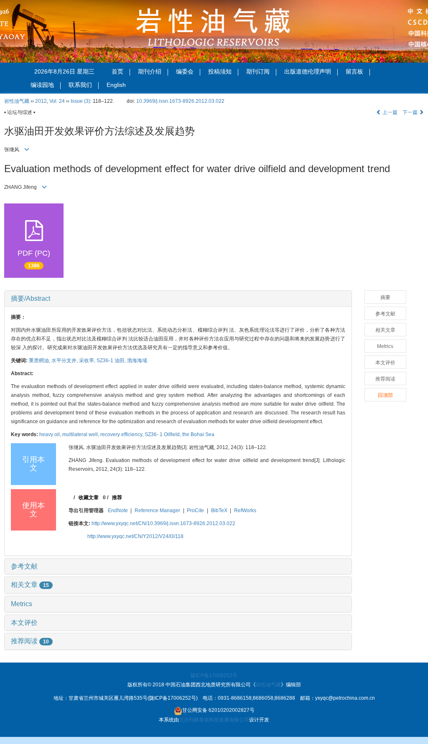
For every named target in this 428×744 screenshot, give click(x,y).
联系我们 (80, 84)
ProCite (195, 510)
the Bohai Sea (198, 434)
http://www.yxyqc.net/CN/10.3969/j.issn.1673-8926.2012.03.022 (163, 523)
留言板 (354, 71)
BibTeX (219, 510)
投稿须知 (220, 71)
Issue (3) (80, 101)
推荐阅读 (30, 641)
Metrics (21, 603)
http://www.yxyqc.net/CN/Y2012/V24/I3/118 (135, 536)
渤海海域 (137, 360)
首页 (117, 71)
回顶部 (385, 395)
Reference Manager (157, 510)
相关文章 (30, 584)
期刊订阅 (258, 71)
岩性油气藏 (16, 101)
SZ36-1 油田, (112, 360)
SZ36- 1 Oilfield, (163, 434)
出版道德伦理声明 (307, 71)
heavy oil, (50, 434)
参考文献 (24, 566)
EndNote (118, 510)
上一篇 (389, 112)
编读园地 (42, 84)
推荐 (117, 497)
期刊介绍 (149, 71)
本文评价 (24, 622)
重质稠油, (40, 360)
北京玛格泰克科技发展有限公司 (214, 720)
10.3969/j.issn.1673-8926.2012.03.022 (180, 101)
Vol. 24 (57, 101)
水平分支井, (65, 360)
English (116, 84)
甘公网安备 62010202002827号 (218, 710)
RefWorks (245, 510)
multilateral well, (81, 434)
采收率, (88, 360)
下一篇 (411, 112)
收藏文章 (89, 497)
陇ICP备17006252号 (214, 675)
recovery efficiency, (122, 434)
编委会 (185, 71)
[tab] (178, 299)
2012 (41, 101)
